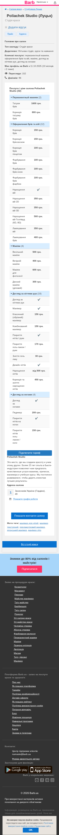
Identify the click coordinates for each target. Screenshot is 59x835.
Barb (30, 2)
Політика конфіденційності (25, 694)
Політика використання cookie (27, 705)
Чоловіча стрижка (23, 626)
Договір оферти (20, 698)
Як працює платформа (24, 686)
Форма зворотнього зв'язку (26, 759)
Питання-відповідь (21, 709)
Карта (15, 729)
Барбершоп (20, 606)
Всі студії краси (29, 544)
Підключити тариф (29, 453)
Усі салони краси (22, 618)
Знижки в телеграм (21, 733)
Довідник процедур (22, 717)
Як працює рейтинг (22, 701)
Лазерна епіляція (23, 645)
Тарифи (16, 690)
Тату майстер (21, 602)
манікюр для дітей (29, 523)
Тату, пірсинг (20, 657)
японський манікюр (17, 530)
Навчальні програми (22, 721)
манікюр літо (34, 530)
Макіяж (17, 641)
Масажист (19, 590)
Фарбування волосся (25, 633)
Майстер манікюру (24, 598)
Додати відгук (17, 27)
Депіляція (19, 649)
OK (31, 830)
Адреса (22, 34)
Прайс (10, 34)
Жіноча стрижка (22, 630)
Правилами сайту (43, 826)
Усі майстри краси (23, 622)
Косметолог (20, 587)
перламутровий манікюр (32, 527)
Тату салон (20, 610)
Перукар (18, 594)
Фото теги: (13, 523)
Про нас (16, 682)
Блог (14, 713)
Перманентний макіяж (25, 637)
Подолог (18, 614)
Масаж (17, 653)
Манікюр (18, 661)
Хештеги (16, 725)
